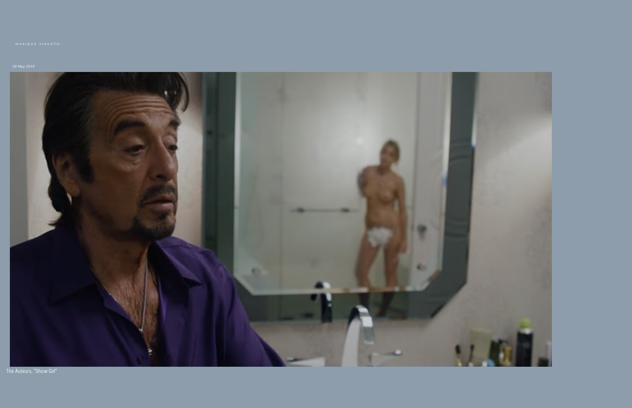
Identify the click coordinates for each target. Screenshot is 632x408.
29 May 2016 (23, 66)
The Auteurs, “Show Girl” (31, 371)
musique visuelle (38, 44)
